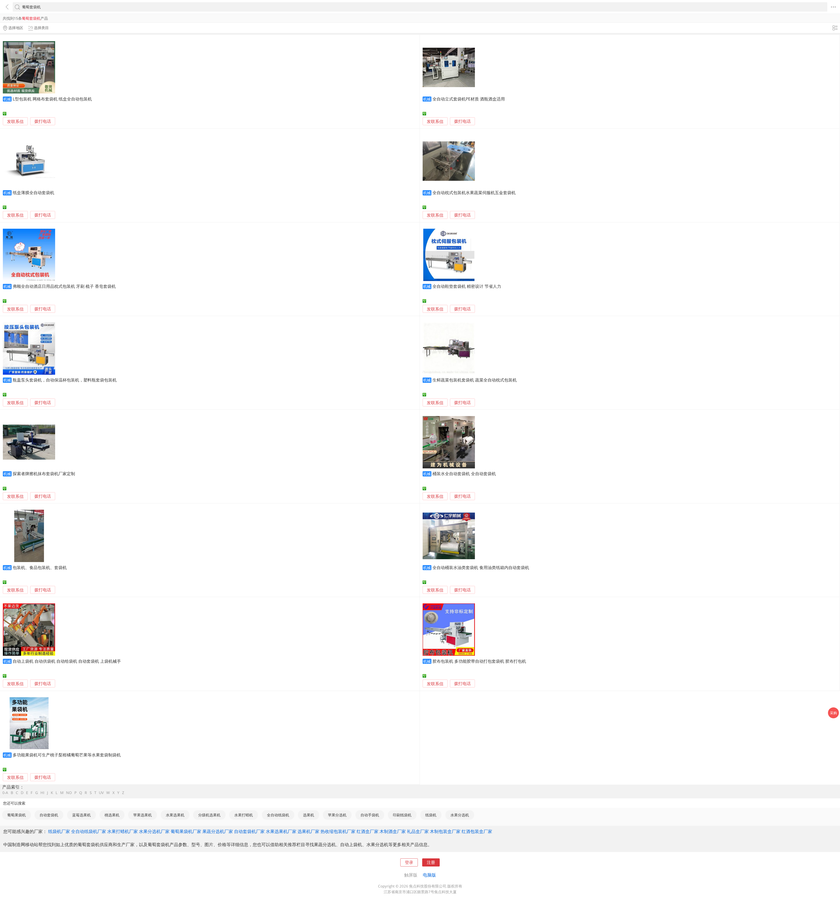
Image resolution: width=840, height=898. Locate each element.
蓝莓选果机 (81, 814)
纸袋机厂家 (59, 831)
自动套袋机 (49, 814)
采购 (833, 712)
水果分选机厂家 (154, 831)
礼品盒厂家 (418, 831)
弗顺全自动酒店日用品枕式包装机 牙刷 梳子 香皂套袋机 (64, 286)
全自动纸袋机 (278, 814)
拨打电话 (42, 121)
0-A (5, 792)
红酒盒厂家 (367, 831)
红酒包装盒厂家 (477, 831)
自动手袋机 (369, 814)
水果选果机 (175, 814)
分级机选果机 (209, 814)
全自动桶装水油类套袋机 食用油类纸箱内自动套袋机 (480, 567)
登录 (409, 862)
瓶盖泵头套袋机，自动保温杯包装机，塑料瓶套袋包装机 (65, 380)
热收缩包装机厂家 (337, 831)
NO (69, 792)
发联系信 (15, 121)
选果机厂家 (308, 831)
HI (42, 792)
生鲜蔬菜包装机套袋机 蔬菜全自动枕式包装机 (474, 380)
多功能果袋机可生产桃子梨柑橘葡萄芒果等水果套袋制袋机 (67, 754)
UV (101, 792)
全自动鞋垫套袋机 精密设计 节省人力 (466, 286)
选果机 (308, 814)
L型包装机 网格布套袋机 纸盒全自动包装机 (52, 99)
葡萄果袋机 (16, 814)
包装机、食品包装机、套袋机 (40, 567)
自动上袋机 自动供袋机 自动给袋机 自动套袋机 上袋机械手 (67, 661)
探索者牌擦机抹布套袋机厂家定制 (44, 473)
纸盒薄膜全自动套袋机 (33, 192)
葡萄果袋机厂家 (186, 831)
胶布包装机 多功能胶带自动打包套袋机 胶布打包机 (479, 661)
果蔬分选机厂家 (217, 831)
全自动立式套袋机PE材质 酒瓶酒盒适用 (468, 99)
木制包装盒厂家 (445, 831)
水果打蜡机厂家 (122, 831)
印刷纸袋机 (402, 814)
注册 (431, 862)
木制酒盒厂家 (393, 831)
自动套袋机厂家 (249, 831)
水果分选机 (459, 814)
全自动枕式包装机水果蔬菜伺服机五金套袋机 (474, 192)
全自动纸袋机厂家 (88, 831)
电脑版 (429, 875)
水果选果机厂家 (281, 831)
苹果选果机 (142, 814)
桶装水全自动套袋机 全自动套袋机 (464, 473)
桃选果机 (112, 814)
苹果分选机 (337, 814)
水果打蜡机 (243, 814)
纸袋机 (430, 814)
